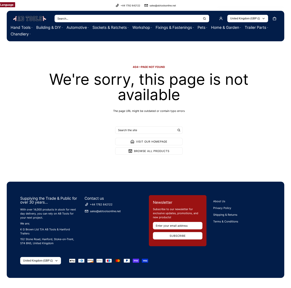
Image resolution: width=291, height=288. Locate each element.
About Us (219, 201)
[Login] (221, 18)
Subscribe (178, 235)
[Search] (179, 130)
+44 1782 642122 (130, 5)
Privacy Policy (222, 208)
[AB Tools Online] (29, 18)
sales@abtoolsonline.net (163, 5)
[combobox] (132, 18)
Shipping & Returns (225, 214)
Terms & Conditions (225, 221)
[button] (274, 18)
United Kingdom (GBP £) (245, 18)
